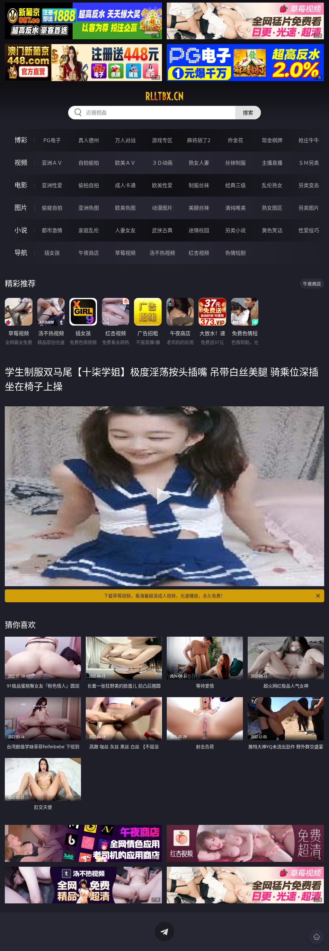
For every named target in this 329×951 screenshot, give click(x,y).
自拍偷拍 (88, 162)
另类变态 (308, 185)
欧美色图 (125, 207)
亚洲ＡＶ (52, 162)
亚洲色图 (88, 207)
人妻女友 (125, 230)
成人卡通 (125, 185)
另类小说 (235, 230)
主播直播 (272, 162)
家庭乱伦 (88, 230)
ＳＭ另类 (308, 162)
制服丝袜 (199, 185)
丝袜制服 (235, 162)
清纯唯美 (235, 207)
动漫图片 (162, 207)
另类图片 (308, 207)
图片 (20, 207)
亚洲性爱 (52, 185)
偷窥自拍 (52, 207)
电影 (20, 185)
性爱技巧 (308, 230)
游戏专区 (162, 140)
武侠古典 (162, 230)
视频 (20, 162)
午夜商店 (88, 252)
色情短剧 (235, 252)
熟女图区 (272, 207)
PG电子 (52, 140)
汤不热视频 (162, 252)
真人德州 (88, 140)
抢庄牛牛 (308, 140)
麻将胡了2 (198, 140)
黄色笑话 (272, 230)
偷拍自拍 (88, 185)
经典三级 (235, 185)
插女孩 (52, 252)
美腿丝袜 (199, 207)
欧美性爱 (162, 185)
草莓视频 (125, 252)
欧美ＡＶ (125, 162)
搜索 (248, 112)
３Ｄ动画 (162, 162)
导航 (20, 252)
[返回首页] (316, 937)
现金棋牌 (272, 140)
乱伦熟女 (272, 185)
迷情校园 (199, 230)
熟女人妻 (199, 162)
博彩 (20, 140)
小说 (20, 230)
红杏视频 (199, 252)
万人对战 (125, 140)
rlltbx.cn (164, 96)
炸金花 (235, 140)
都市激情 (52, 230)
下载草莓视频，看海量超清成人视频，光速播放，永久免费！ (164, 596)
